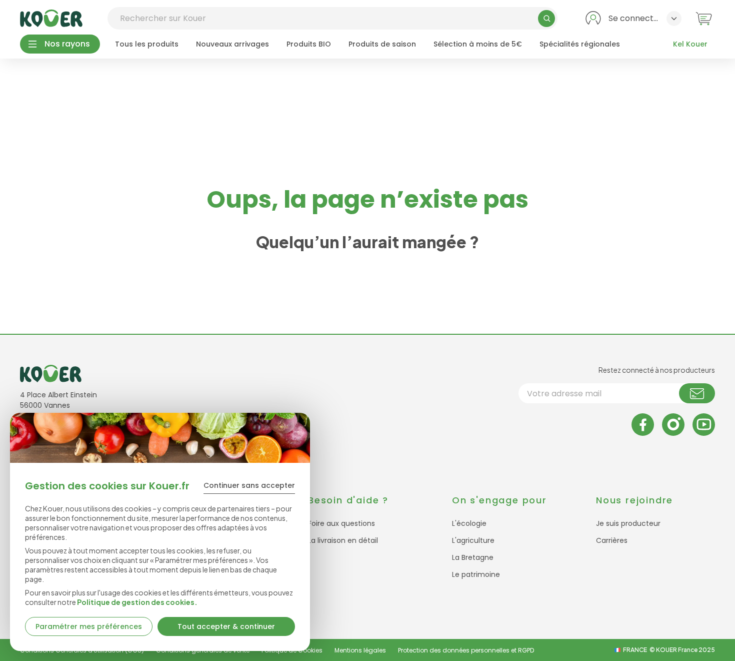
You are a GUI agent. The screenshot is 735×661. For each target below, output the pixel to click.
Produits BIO (308, 44)
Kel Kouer (690, 44)
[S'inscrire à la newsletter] (697, 393)
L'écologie (469, 523)
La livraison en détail (343, 540)
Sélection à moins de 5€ (478, 44)
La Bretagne (473, 557)
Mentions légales (360, 650)
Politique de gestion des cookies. (137, 601)
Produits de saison (382, 44)
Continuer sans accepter (249, 485)
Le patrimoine (476, 574)
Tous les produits (146, 44)
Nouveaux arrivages (232, 44)
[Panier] (703, 18)
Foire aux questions (341, 523)
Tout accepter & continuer (226, 626)
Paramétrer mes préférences (89, 626)
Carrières (612, 540)
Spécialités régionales (580, 44)
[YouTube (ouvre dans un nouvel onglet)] (703, 424)
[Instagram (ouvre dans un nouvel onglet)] (673, 424)
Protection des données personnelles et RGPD (466, 650)
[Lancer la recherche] (546, 18)
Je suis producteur (628, 523)
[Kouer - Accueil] (51, 18)
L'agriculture (473, 540)
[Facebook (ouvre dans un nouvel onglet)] (643, 424)
